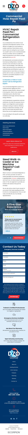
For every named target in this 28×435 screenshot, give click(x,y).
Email (4, 265)
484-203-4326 (14, 395)
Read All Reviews (18, 237)
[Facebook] (17, 418)
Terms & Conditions (21, 292)
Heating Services (14, 367)
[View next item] (10, 237)
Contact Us (14, 381)
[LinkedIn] (14, 418)
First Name (5, 253)
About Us (14, 151)
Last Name (5, 257)
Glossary (14, 378)
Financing (14, 375)
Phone (4, 261)
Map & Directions (14, 413)
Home (14, 361)
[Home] (13, 6)
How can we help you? (8, 277)
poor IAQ (13, 57)
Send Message (14, 296)
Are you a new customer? (9, 273)
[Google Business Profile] (11, 418)
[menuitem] (14, 126)
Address (5, 269)
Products (14, 373)
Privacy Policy (12, 292)
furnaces (14, 178)
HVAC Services (14, 370)
